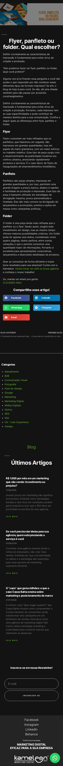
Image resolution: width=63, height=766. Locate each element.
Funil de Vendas (13, 388)
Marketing (10, 396)
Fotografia (10, 384)
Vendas (9, 426)
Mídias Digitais (13, 405)
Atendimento (12, 371)
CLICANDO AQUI (12, 282)
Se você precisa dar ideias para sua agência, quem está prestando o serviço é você (27, 535)
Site (7, 417)
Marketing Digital (14, 401)
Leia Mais (12, 516)
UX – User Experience (17, 422)
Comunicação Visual (16, 380)
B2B (7, 375)
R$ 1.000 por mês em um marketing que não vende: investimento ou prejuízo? (27, 482)
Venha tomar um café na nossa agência (37, 268)
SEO (7, 413)
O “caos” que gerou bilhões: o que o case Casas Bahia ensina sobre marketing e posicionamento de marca (29, 592)
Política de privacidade (31, 740)
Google (9, 392)
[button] (16, 298)
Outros (8, 409)
